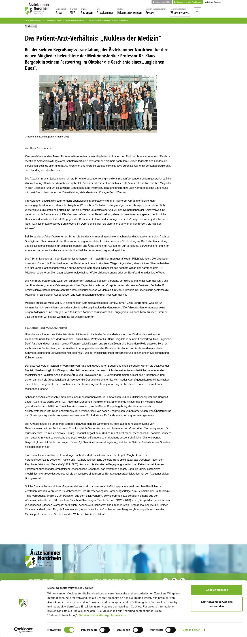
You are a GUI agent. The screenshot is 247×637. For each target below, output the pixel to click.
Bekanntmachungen (129, 10)
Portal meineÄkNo (163, 2)
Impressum (118, 615)
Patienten (87, 10)
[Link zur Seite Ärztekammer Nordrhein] (26, 21)
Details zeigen (191, 629)
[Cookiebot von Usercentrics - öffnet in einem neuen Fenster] (23, 630)
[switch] (104, 630)
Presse (156, 10)
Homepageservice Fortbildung (188, 2)
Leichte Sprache (214, 2)
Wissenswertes (180, 10)
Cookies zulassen (217, 589)
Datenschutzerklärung (94, 615)
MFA (73, 10)
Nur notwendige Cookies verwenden (217, 604)
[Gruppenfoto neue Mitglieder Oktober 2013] (98, 105)
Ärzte (61, 10)
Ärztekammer (105, 10)
